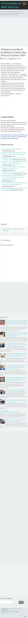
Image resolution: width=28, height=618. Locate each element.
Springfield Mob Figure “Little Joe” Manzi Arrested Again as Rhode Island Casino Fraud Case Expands (17, 334)
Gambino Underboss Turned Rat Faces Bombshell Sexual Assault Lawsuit (16, 390)
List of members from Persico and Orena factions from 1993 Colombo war (14, 183)
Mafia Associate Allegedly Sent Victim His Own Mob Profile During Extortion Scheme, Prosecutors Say (16, 355)
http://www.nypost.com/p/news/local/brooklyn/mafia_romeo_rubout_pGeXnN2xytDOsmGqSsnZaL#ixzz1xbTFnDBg (14, 136)
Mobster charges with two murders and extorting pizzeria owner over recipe (14, 153)
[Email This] (1, 224)
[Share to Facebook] (6, 224)
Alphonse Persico (7, 229)
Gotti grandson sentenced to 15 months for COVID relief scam (16, 400)
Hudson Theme (8, 611)
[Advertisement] (14, 33)
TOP (26, 616)
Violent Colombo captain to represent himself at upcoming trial (13, 167)
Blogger (7, 610)
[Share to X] (4, 224)
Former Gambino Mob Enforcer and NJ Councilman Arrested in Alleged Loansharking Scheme (16, 367)
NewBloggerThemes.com (6, 612)
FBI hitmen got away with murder (12, 149)
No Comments (6, 230)
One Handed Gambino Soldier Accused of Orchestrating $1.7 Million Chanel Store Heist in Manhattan (16, 379)
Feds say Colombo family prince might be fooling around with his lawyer (14, 162)
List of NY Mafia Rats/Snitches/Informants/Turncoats (10, 411)
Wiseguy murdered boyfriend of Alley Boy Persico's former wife (14, 52)
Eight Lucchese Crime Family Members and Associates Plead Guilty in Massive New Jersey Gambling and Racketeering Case (16, 323)
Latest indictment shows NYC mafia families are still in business (15, 420)
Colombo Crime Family (16, 229)
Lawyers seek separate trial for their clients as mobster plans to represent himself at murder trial (13, 177)
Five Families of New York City (11, 5)
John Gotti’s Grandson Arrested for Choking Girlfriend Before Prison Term (16, 343)
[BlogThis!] (3, 224)
